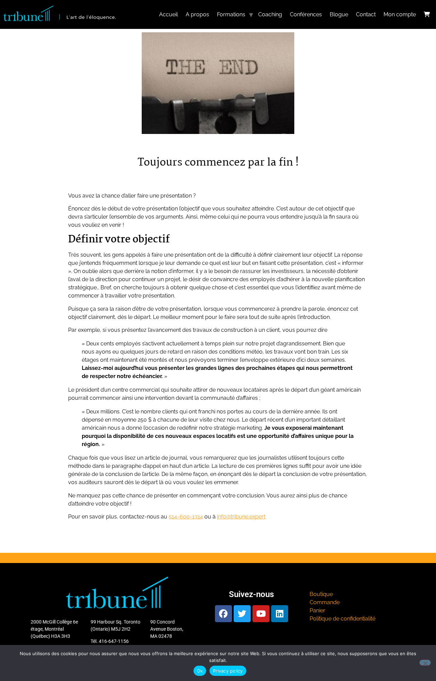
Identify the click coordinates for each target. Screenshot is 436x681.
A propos (197, 14)
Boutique (321, 594)
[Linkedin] (279, 613)
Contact (366, 14)
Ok (200, 671)
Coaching (270, 14)
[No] (425, 663)
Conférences (306, 14)
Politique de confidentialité (342, 618)
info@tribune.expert (241, 516)
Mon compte (400, 14)
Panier (317, 610)
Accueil (168, 14)
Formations (231, 14)
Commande (325, 602)
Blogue (339, 14)
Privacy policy (228, 671)
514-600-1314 (186, 516)
